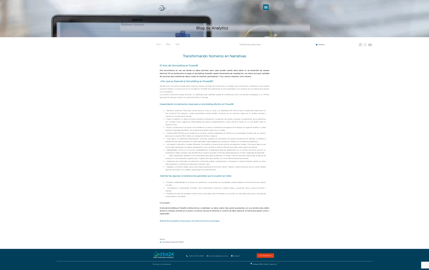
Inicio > (159, 44)
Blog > (168, 44)
